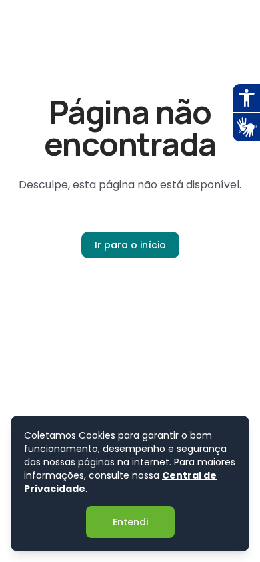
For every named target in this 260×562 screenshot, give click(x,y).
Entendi (130, 522)
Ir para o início (130, 245)
